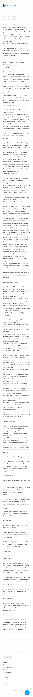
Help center (6, 679)
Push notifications (7, 672)
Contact (5, 684)
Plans (4, 665)
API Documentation (8, 667)
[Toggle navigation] (27, 5)
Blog (4, 682)
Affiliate (5, 669)
